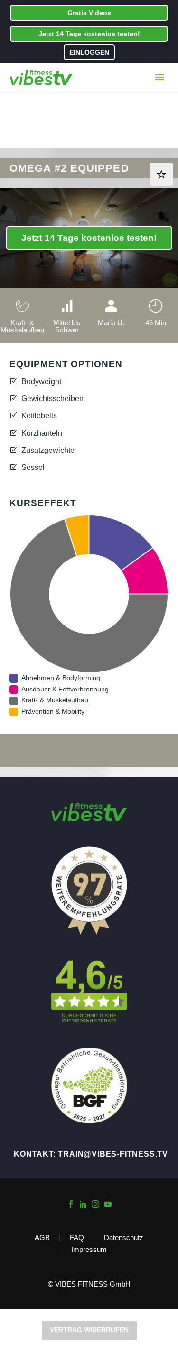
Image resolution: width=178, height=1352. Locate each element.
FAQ (77, 1238)
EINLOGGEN (89, 52)
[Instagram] (95, 1204)
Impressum (89, 1249)
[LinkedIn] (83, 1204)
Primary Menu (159, 77)
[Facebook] (71, 1204)
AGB (42, 1238)
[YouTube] (108, 1204)
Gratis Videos (89, 13)
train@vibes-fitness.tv (113, 1154)
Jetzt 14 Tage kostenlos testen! (89, 33)
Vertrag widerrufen (89, 1330)
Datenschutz (123, 1238)
